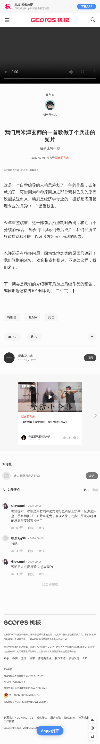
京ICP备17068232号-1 (14, 681)
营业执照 (8, 669)
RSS (85, 658)
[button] (12, 337)
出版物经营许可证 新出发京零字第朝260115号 (26, 702)
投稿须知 (41, 717)
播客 (32, 658)
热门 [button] (86, 490)
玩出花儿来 (62, 157)
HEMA (32, 317)
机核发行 (74, 658)
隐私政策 (69, 717)
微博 (15, 658)
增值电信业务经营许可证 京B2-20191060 (23, 675)
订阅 (90, 357)
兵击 (51, 317)
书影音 (12, 317)
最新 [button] (95, 490)
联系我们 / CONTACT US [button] (18, 717)
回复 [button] (31, 528)
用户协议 (55, 717)
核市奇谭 (60, 658)
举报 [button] (41, 528)
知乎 (6, 658)
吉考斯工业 (44, 658)
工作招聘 (9, 721)
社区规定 (83, 717)
